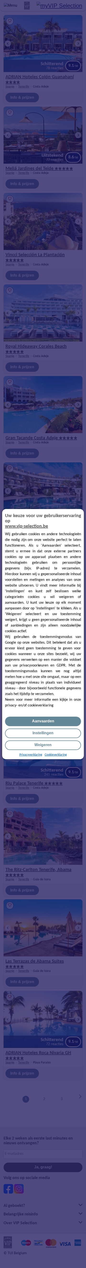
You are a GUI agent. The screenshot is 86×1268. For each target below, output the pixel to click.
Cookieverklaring (56, 755)
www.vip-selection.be (26, 526)
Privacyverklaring (30, 755)
